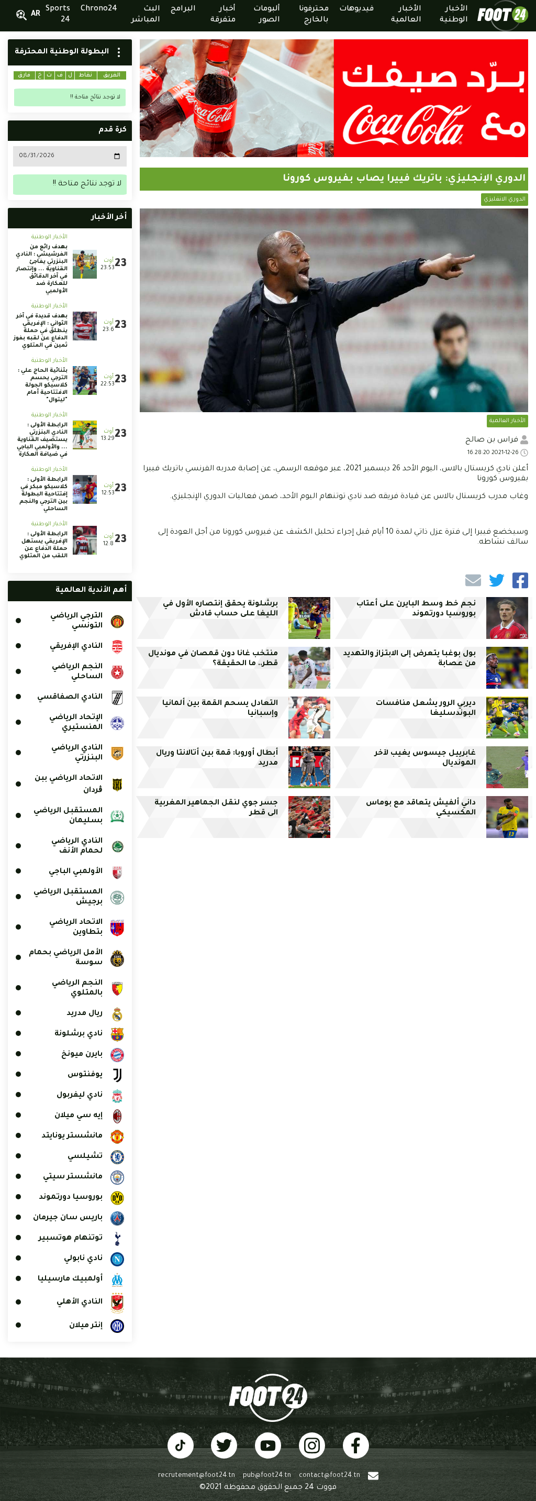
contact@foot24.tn (329, 1476)
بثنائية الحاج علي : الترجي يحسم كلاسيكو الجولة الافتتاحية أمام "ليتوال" (43, 385)
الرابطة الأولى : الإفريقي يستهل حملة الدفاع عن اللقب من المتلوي (43, 545)
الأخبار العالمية (507, 421)
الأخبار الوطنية (49, 237)
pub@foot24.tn (267, 1476)
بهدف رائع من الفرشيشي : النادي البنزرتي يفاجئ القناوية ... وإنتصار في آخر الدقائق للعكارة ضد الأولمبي (42, 269)
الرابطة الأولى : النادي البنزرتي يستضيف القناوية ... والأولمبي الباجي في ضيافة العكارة (42, 440)
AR (35, 14)
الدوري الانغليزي (505, 199)
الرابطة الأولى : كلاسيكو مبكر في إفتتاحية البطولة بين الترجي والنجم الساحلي (43, 494)
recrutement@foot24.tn (196, 1476)
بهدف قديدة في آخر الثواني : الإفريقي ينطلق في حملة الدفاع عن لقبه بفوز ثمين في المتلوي (41, 331)
